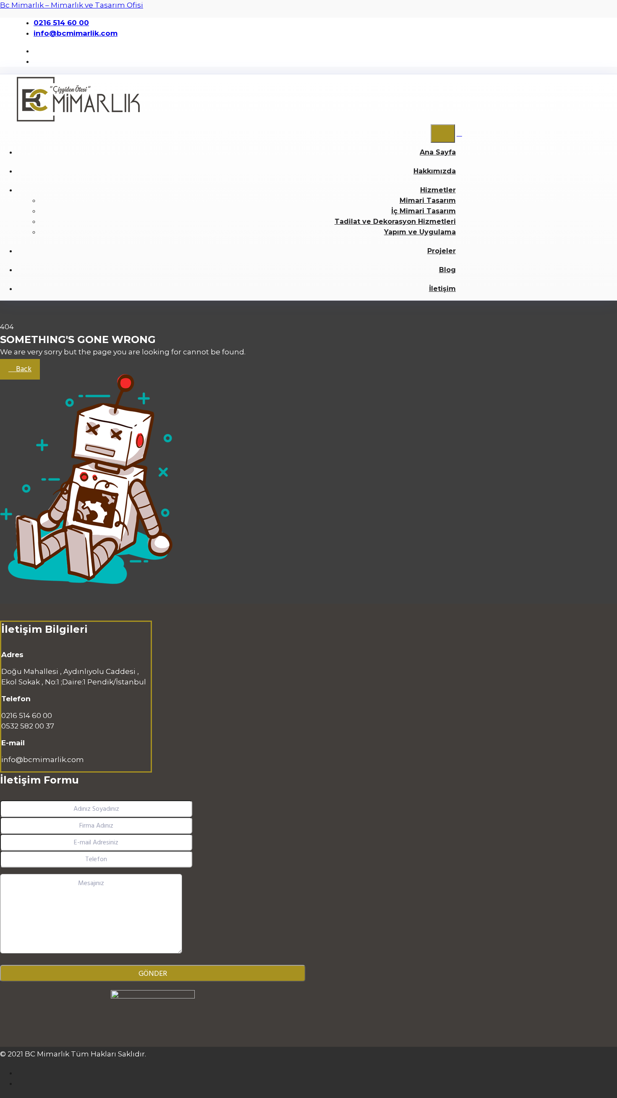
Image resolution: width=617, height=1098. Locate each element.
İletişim (442, 289)
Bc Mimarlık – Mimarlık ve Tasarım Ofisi (71, 5)
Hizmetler (438, 190)
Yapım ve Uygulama (420, 232)
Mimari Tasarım (428, 200)
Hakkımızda (434, 171)
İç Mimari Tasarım (423, 211)
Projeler (441, 251)
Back (22, 369)
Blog (447, 270)
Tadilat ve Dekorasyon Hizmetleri (395, 221)
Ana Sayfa (438, 152)
